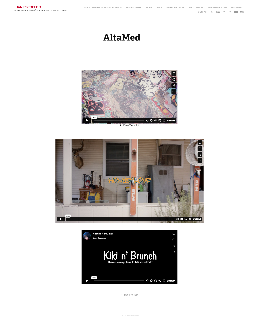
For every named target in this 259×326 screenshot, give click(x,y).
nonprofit (237, 7)
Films (149, 7)
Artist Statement (175, 7)
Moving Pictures (217, 7)
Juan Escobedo (27, 7)
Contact (203, 11)
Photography (197, 7)
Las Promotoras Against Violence (102, 7)
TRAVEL (159, 7)
